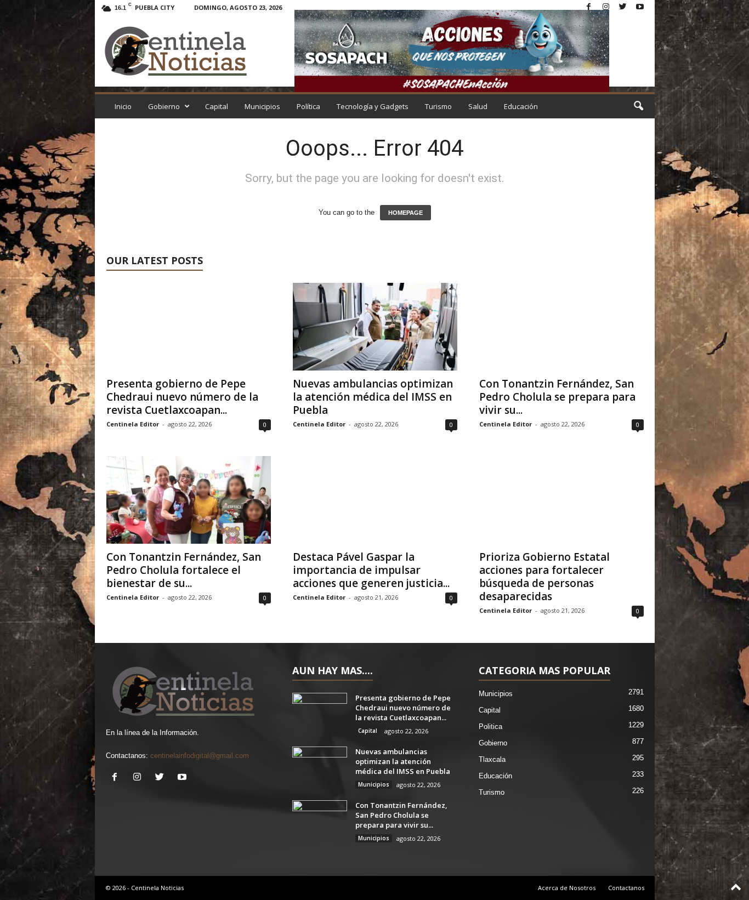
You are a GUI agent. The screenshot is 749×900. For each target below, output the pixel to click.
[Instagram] (605, 7)
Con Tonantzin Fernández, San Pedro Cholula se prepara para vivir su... (557, 397)
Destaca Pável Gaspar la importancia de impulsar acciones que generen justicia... (371, 570)
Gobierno (164, 106)
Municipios (262, 106)
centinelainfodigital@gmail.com (199, 755)
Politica (490, 726)
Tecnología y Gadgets (372, 106)
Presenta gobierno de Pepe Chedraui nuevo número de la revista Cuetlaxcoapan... (182, 397)
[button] (638, 106)
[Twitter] (622, 7)
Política (308, 106)
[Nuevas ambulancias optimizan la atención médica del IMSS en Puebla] (375, 327)
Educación (521, 106)
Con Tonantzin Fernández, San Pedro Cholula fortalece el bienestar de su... (183, 570)
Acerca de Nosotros (566, 888)
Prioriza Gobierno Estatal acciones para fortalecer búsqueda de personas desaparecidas (544, 576)
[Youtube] (639, 7)
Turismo (438, 106)
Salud (477, 106)
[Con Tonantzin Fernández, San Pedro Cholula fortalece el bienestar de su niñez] (188, 500)
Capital (216, 106)
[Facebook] (588, 7)
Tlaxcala (492, 759)
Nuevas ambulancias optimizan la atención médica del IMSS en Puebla (373, 397)
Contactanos (626, 888)
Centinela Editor (132, 424)
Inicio (123, 106)
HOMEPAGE (405, 212)
